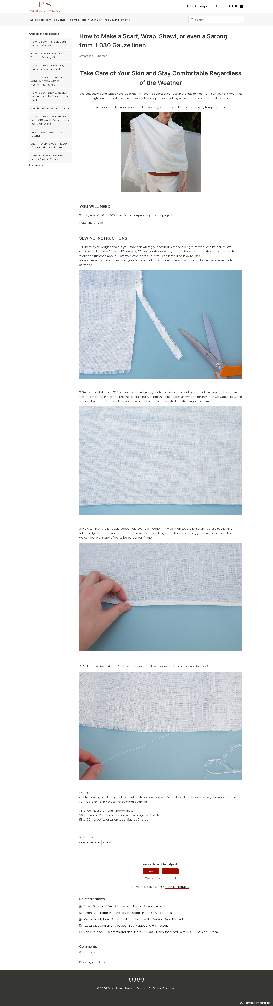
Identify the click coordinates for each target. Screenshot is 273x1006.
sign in (91, 962)
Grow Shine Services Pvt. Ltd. (128, 988)
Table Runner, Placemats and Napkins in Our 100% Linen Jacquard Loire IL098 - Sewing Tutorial (151, 932)
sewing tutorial (89, 842)
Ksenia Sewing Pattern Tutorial (50, 108)
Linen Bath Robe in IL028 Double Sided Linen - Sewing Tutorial (128, 912)
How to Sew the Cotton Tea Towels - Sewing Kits (48, 55)
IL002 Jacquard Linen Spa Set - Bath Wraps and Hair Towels (126, 925)
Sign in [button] (220, 6)
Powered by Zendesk (257, 1002)
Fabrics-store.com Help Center (47, 19)
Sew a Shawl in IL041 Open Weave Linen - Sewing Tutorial (124, 906)
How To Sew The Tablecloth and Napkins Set (48, 43)
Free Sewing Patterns (116, 19)
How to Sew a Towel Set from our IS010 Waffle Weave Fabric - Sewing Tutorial (50, 120)
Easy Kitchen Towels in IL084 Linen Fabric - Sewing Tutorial (49, 145)
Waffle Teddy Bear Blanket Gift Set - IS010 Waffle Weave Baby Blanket (133, 919)
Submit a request (199, 6)
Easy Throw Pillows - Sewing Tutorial (48, 133)
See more (36, 165)
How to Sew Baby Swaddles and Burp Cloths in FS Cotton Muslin (49, 96)
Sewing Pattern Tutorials (85, 19)
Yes (151, 871)
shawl (107, 842)
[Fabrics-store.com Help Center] (45, 6)
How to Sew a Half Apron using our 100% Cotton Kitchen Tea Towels (47, 81)
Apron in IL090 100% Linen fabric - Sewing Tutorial (48, 157)
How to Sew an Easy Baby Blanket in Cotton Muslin (47, 67)
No (170, 871)
